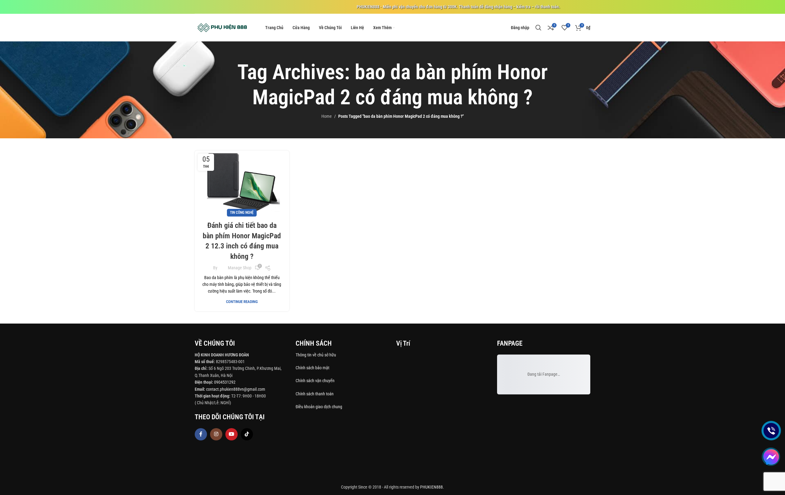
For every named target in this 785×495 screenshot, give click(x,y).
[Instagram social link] (216, 434)
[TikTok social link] (247, 434)
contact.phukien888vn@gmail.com (235, 389)
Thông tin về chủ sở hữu (316, 354)
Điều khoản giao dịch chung (319, 406)
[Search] (538, 27)
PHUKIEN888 (431, 487)
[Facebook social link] (201, 434)
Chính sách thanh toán (315, 393)
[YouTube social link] (231, 434)
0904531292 (225, 382)
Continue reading (242, 301)
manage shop (239, 267)
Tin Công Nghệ (242, 212)
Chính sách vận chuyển (315, 380)
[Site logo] (222, 27)
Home (326, 116)
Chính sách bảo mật (312, 367)
